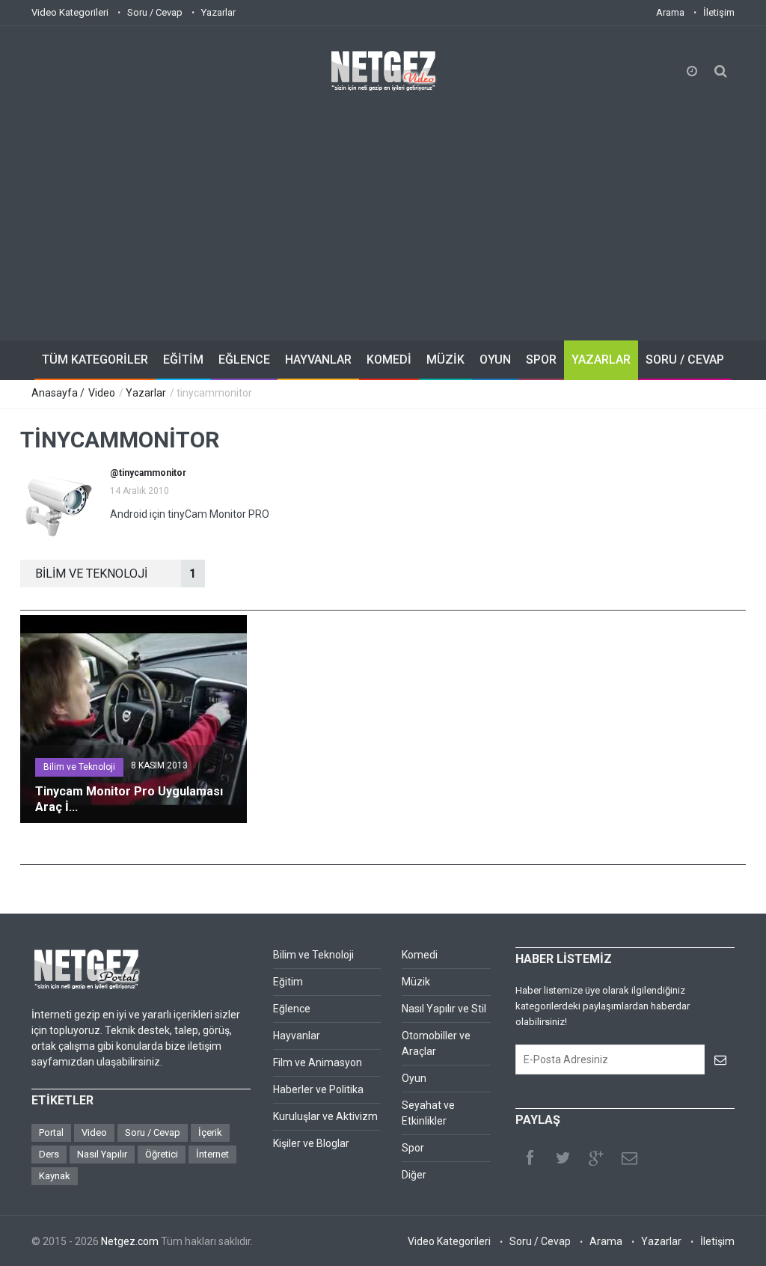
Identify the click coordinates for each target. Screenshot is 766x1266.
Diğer (414, 1175)
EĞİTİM (183, 359)
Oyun (414, 1078)
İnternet (212, 1154)
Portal (51, 1132)
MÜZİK (445, 359)
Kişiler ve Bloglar (311, 1143)
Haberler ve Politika (318, 1089)
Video (101, 393)
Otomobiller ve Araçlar (436, 1043)
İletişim (719, 12)
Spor (413, 1148)
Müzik (416, 982)
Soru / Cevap (155, 12)
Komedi (420, 955)
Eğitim (288, 982)
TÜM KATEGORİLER (95, 359)
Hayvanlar (296, 1036)
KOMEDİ (389, 359)
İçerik (210, 1132)
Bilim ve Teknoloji (79, 767)
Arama (670, 12)
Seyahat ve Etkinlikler (428, 1113)
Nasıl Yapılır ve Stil (444, 1009)
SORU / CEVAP (685, 359)
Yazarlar (218, 12)
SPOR (541, 359)
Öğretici (161, 1154)
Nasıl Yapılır (102, 1154)
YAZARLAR (601, 359)
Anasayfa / (59, 393)
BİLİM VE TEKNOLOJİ (115, 573)
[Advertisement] (383, 206)
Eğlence (291, 1009)
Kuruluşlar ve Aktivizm (325, 1116)
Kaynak (54, 1175)
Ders (49, 1154)
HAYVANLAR (318, 359)
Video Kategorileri (69, 12)
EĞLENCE (244, 359)
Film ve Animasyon (317, 1062)
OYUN (495, 359)
